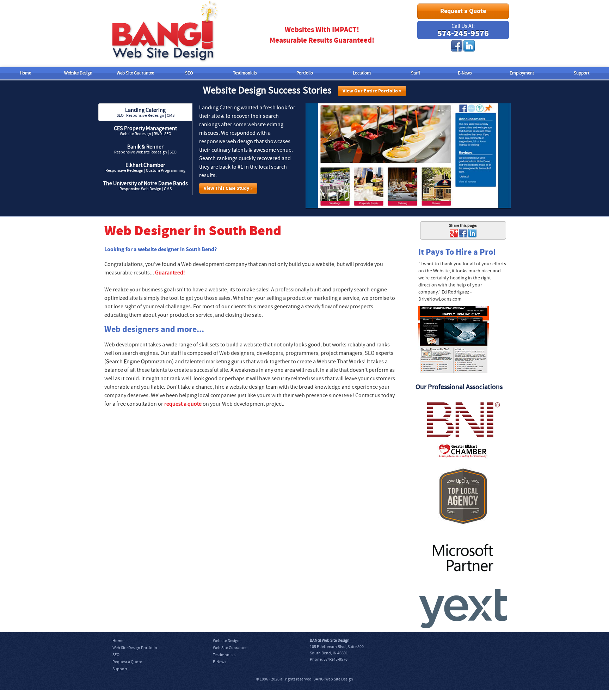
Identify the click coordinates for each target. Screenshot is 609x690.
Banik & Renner (145, 149)
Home (25, 73)
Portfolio (304, 73)
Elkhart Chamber (145, 167)
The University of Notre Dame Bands (145, 186)
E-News (465, 73)
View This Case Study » (228, 188)
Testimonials (245, 73)
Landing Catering (145, 112)
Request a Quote (463, 11)
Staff (415, 73)
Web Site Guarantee (135, 73)
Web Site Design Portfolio (134, 647)
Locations (362, 73)
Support (581, 73)
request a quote (183, 403)
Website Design (78, 73)
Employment (522, 73)
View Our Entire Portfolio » (372, 91)
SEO (189, 73)
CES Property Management (145, 131)
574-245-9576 (463, 34)
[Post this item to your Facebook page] (463, 233)
